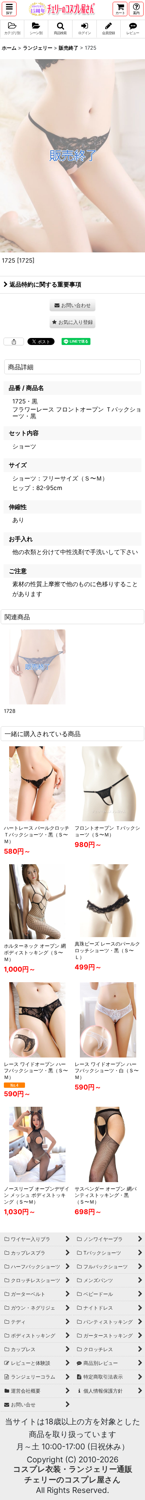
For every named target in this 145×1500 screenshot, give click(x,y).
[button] (9, 9)
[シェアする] (14, 341)
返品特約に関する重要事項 (45, 284)
